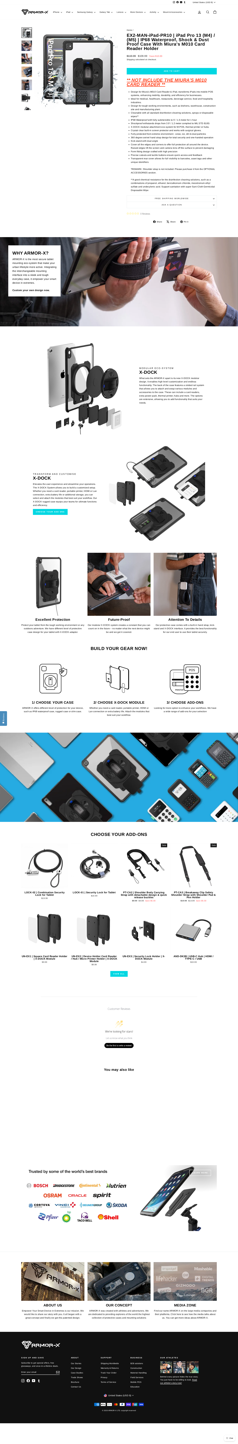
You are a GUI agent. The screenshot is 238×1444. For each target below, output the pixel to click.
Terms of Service (108, 1382)
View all (119, 974)
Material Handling (138, 1373)
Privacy (104, 1377)
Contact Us (76, 1387)
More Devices (137, 12)
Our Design (76, 1368)
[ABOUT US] (52, 1281)
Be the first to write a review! (119, 1045)
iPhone (56, 12)
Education (135, 1387)
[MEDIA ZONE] (185, 1281)
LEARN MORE (200, 1173)
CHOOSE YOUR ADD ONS (50, 512)
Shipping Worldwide (110, 1363)
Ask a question (172, 205)
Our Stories (76, 1363)
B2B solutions (136, 1363)
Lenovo (120, 12)
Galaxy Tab (105, 12)
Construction (136, 1368)
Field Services (137, 1377)
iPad (68, 12)
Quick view (45, 887)
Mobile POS (135, 1382)
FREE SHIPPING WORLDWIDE (172, 198)
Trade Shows (77, 1377)
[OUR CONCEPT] (119, 1281)
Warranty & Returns (110, 1368)
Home (129, 30)
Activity (153, 12)
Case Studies (77, 1373)
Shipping (131, 59)
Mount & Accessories (173, 12)
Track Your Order (109, 1373)
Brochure (75, 1382)
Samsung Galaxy (85, 12)
